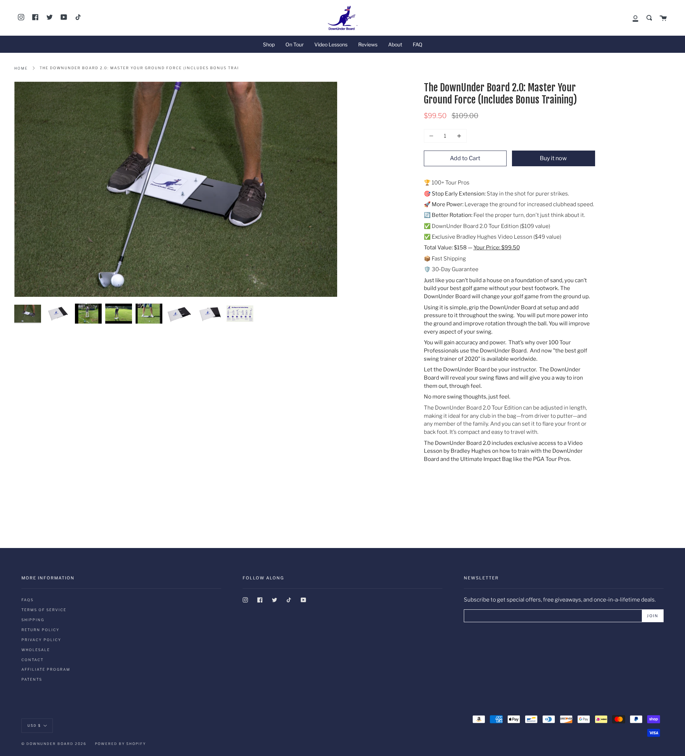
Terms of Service (43, 610)
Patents (31, 679)
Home (21, 68)
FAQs (27, 600)
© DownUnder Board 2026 (53, 744)
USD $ (34, 725)
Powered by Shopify (120, 744)
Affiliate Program (45, 669)
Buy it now (553, 158)
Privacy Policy (41, 640)
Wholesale (35, 650)
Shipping (32, 620)
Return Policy (40, 630)
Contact (32, 660)
